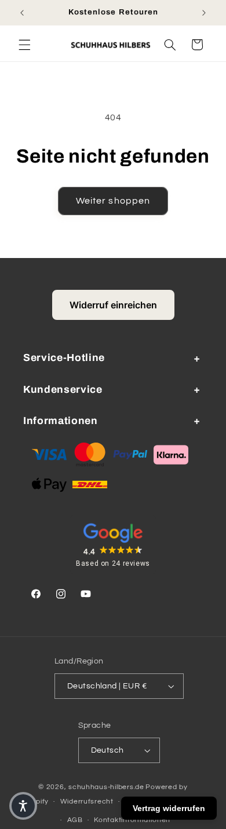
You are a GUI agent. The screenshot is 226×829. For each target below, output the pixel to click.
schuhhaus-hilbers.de (106, 787)
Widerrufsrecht (87, 801)
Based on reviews (113, 563)
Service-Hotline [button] (64, 357)
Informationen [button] (60, 420)
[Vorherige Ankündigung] (22, 12)
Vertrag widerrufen (169, 808)
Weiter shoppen (113, 200)
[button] (24, 44)
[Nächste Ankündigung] (204, 12)
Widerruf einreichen (113, 305)
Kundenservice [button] (63, 389)
